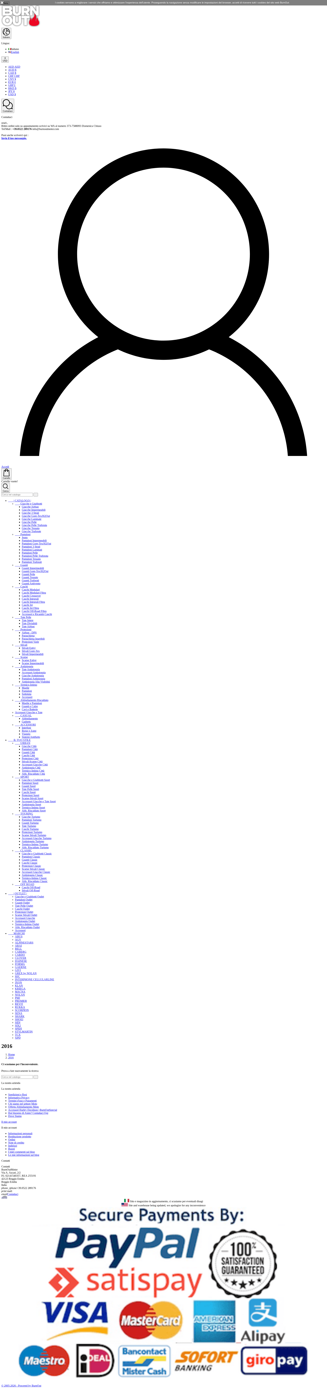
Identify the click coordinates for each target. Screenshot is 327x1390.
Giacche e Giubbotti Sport (36, 779)
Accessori (27, 697)
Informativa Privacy (18, 1097)
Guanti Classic (29, 859)
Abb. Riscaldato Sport (34, 810)
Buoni (11, 1148)
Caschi (21, 586)
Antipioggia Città (31, 767)
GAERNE (20, 967)
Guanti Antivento (31, 583)
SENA (18, 1013)
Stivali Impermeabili (32, 654)
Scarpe (21, 657)
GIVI (18, 970)
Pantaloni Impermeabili (34, 540)
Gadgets (26, 721)
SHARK (20, 1016)
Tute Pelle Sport (30, 789)
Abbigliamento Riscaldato (31, 700)
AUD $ (12, 69)
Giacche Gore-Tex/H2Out (36, 515)
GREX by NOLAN (26, 973)
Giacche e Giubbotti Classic (37, 853)
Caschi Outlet (22, 908)
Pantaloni (22, 534)
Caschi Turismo (30, 829)
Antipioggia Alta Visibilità (36, 681)
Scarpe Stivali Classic (33, 868)
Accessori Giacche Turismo (36, 838)
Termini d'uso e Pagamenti (22, 1100)
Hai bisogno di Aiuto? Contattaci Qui (28, 1113)
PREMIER (21, 1000)
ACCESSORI (25, 724)
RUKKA (20, 1007)
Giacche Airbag (30, 506)
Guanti (21, 565)
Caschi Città (28, 755)
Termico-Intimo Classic (34, 878)
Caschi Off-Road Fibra (34, 611)
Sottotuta (26, 694)
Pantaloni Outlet (23, 899)
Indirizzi (12, 1145)
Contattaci (12, 1194)
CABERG (20, 951)
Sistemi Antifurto (31, 737)
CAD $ (12, 72)
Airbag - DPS (29, 632)
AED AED (14, 66)
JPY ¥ (11, 91)
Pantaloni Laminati (32, 549)
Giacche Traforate (31, 531)
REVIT (19, 1004)
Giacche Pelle (29, 522)
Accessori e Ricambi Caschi (37, 614)
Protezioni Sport (30, 795)
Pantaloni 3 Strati (31, 546)
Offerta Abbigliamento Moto (23, 1106)
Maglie (25, 687)
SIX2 (18, 1025)
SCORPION (22, 1010)
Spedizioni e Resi (17, 1094)
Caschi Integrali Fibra (33, 601)
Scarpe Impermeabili (33, 663)
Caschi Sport (29, 792)
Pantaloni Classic (31, 856)
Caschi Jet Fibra (30, 608)
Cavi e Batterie (30, 709)
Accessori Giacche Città (35, 764)
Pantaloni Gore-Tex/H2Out (36, 543)
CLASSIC (23, 850)
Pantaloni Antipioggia (33, 678)
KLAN (19, 985)
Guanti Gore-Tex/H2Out (35, 571)
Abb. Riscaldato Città (33, 773)
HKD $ (12, 88)
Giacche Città (29, 746)
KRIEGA (20, 988)
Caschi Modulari (31, 589)
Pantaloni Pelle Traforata (35, 555)
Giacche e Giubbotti (28, 503)
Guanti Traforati (30, 580)
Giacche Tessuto (31, 528)
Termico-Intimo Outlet (27, 924)
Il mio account (9, 1121)
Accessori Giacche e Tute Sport (39, 801)
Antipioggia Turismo (33, 841)
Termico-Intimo (26, 684)
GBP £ (11, 85)
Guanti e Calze (30, 706)
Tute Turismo (29, 826)
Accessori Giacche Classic (36, 872)
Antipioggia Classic (32, 875)
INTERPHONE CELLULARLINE (34, 979)
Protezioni (23, 629)
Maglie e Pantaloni (32, 703)
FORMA (20, 964)
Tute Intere (27, 620)
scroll (4, 1197)
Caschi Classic (29, 862)
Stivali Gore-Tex (31, 651)
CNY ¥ (12, 79)
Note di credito (16, 1142)
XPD (18, 1037)
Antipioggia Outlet (25, 921)
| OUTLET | (17, 893)
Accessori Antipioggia (34, 672)
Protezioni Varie (30, 641)
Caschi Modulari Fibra (34, 592)
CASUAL (23, 715)
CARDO (20, 954)
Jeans (25, 537)
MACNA (20, 991)
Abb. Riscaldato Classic (35, 881)
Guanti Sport (29, 786)
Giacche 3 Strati (30, 512)
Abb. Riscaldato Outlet (27, 927)
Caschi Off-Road (31, 887)
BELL (18, 948)
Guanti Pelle (28, 574)
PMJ (17, 997)
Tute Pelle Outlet (24, 905)
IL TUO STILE (19, 740)
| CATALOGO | (19, 500)
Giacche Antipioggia (33, 675)
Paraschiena (28, 635)
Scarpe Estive (29, 660)
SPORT (22, 776)
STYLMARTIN (24, 1031)
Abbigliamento (30, 718)
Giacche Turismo (31, 816)
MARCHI (16, 933)
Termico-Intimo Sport (33, 807)
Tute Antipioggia (31, 669)
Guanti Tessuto (30, 577)
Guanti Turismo (30, 822)
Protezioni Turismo (32, 832)
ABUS (18, 936)
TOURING (24, 813)
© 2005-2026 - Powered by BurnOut (21, 1385)
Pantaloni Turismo (31, 819)
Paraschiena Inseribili (33, 638)
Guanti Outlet (22, 902)
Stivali (21, 644)
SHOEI (19, 1019)
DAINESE (21, 961)
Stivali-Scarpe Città (32, 761)
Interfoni (26, 727)
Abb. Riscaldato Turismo (35, 847)
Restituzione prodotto (19, 1136)
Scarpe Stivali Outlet (26, 915)
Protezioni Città (30, 758)
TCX (18, 1034)
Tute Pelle (23, 617)
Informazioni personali (20, 1133)
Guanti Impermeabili (33, 568)
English (15, 52)
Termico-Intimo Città (33, 770)
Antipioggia (24, 666)
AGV (18, 939)
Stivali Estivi (28, 647)
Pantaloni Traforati (32, 562)
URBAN (22, 743)
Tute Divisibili (29, 623)
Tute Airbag (28, 626)
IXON (18, 982)
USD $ (12, 94)
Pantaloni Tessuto (31, 558)
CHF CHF (14, 76)
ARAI (18, 945)
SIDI (17, 1022)
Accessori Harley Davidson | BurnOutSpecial (32, 1109)
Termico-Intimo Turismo (35, 844)
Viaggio (26, 733)
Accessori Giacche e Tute (28, 712)
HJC (17, 976)
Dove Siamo (15, 1116)
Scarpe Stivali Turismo (34, 835)
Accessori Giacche (25, 918)
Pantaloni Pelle (30, 552)
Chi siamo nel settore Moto (22, 1103)
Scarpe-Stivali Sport (32, 798)
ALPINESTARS (24, 942)
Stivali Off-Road (31, 890)
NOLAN (20, 994)
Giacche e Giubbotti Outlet (29, 896)
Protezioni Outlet (24, 911)
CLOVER (20, 958)
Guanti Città (28, 752)
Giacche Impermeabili (33, 509)
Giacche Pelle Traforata (34, 525)
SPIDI (18, 1028)
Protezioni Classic (31, 865)
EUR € (12, 82)
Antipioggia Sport (31, 804)
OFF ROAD (24, 884)
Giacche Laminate (31, 519)
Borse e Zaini (29, 730)
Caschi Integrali (30, 598)
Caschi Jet (27, 605)
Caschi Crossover (31, 595)
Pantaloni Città (30, 749)
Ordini (11, 1139)
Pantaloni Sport (30, 783)
